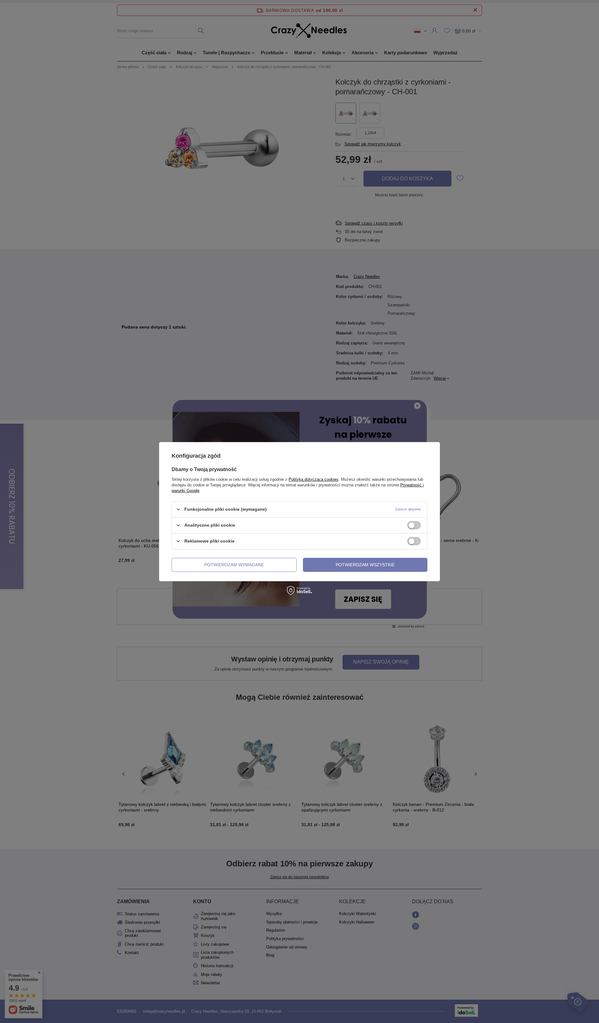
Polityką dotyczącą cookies (313, 479)
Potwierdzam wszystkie (365, 564)
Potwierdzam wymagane (234, 564)
